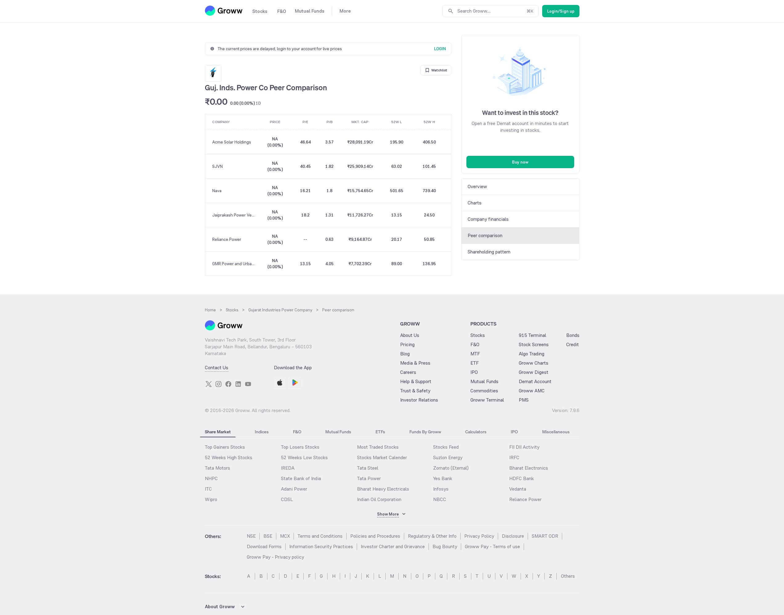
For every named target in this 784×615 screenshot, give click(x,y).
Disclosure (513, 536)
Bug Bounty (445, 546)
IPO (474, 372)
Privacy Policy (479, 536)
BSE (267, 536)
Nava (216, 190)
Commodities (484, 390)
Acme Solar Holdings (231, 142)
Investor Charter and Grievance (393, 546)
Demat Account (535, 381)
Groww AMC (532, 390)
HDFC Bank (521, 478)
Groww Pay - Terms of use (492, 546)
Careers (408, 372)
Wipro (211, 499)
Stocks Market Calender (382, 457)
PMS (524, 400)
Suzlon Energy (447, 457)
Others (568, 576)
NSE (251, 536)
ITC (208, 489)
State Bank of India (301, 478)
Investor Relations (419, 400)
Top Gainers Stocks (225, 447)
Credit (572, 344)
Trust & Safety (415, 390)
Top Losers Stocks (300, 447)
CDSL (287, 499)
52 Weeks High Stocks (228, 457)
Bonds (572, 335)
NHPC (211, 478)
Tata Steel (367, 468)
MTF (475, 353)
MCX (285, 536)
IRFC (514, 457)
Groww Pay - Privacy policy (275, 557)
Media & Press (415, 363)
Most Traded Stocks (378, 447)
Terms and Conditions (320, 536)
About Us (409, 335)
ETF (474, 363)
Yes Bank (442, 478)
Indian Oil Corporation (379, 499)
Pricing (407, 344)
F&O (474, 344)
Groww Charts (533, 363)
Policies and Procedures (375, 536)
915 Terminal (532, 335)
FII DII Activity (524, 447)
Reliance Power (226, 239)
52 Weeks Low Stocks (304, 457)
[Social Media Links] (208, 384)
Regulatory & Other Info (432, 536)
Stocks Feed (446, 447)
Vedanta (517, 489)
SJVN (217, 166)
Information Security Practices (321, 546)
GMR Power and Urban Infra (234, 263)
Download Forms (264, 546)
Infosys (441, 489)
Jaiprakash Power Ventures (234, 215)
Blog (405, 353)
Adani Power (294, 489)
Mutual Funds (484, 381)
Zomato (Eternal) (451, 468)
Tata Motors (217, 468)
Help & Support (415, 381)
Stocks (477, 335)
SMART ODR (545, 536)
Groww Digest (533, 372)
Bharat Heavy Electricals (383, 489)
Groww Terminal (487, 400)
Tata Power (369, 478)
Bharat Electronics (528, 468)
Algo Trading (531, 353)
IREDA (288, 468)
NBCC (439, 499)
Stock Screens (534, 344)
